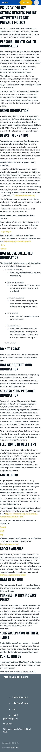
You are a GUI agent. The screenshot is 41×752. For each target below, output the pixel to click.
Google (2, 531)
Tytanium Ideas (13, 747)
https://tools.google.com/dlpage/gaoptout (17, 241)
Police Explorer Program (20, 703)
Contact (15, 715)
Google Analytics (6, 232)
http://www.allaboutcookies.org (25, 195)
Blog (14, 709)
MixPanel (3, 249)
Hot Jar (3, 245)
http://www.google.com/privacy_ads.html (13, 575)
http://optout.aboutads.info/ (9, 544)
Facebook (3, 527)
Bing (1, 534)
